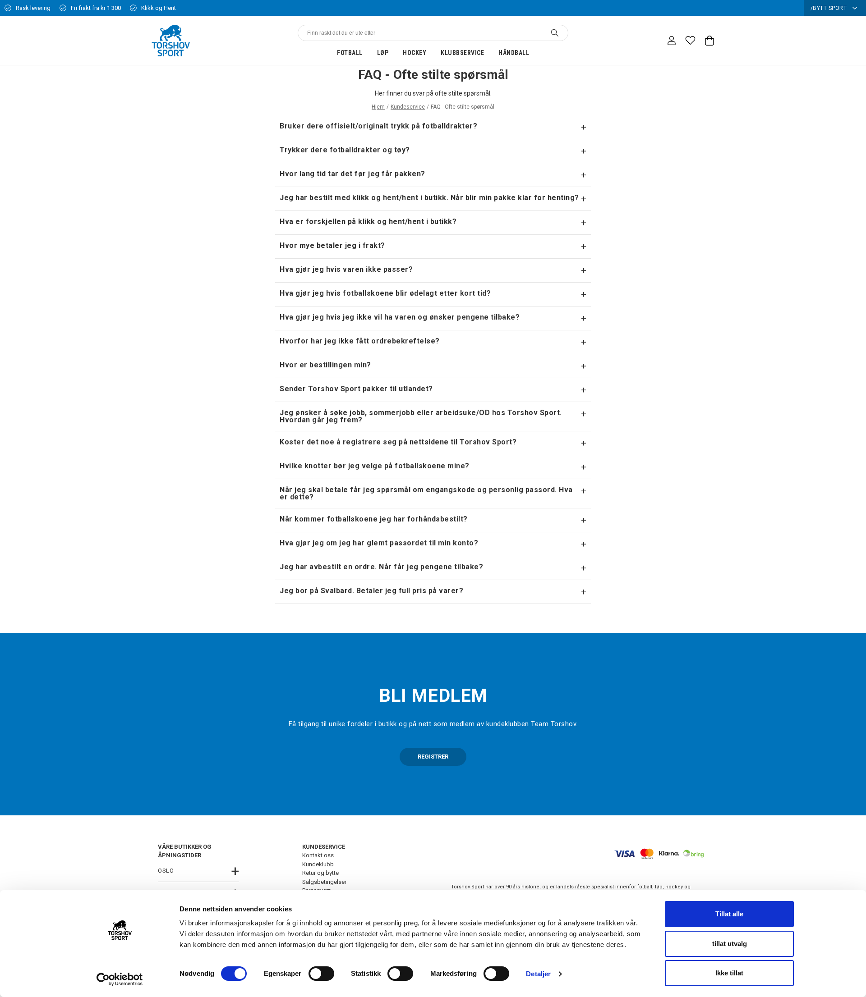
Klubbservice (462, 52)
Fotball (350, 52)
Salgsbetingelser (324, 881)
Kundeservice (408, 107)
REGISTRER (433, 756)
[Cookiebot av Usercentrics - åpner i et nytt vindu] (119, 979)
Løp (383, 52)
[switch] (321, 973)
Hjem (378, 107)
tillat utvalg (729, 943)
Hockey (414, 52)
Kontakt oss (318, 855)
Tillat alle (729, 914)
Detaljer (538, 974)
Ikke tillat (729, 973)
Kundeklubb (318, 864)
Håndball (513, 52)
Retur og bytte (320, 872)
